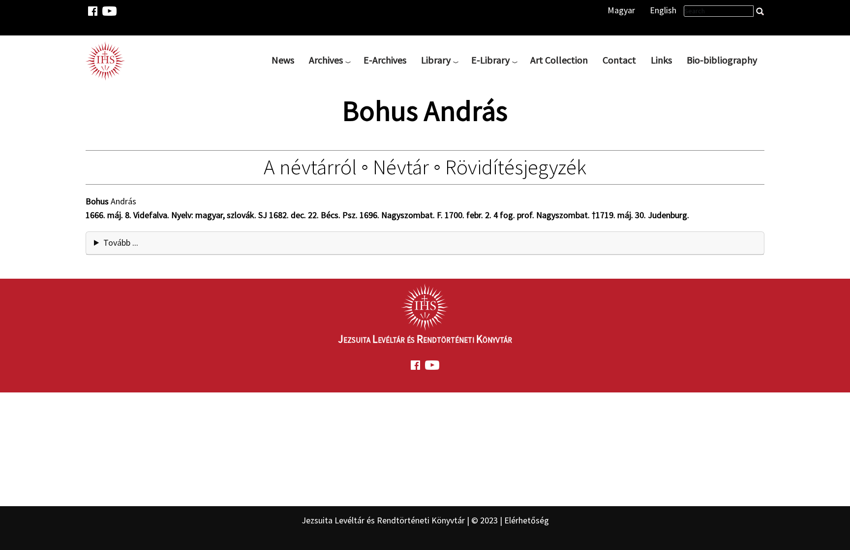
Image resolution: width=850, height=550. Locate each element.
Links (661, 60)
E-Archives (385, 60)
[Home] (109, 60)
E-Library (490, 60)
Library (436, 60)
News (283, 60)
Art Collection (559, 60)
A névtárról (310, 167)
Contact (619, 60)
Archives (326, 60)
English (663, 10)
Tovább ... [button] (120, 242)
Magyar (621, 10)
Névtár (401, 167)
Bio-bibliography (722, 60)
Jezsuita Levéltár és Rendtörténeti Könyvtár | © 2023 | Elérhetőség (425, 520)
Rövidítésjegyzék (515, 167)
